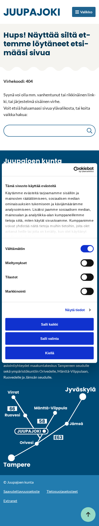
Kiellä (49, 353)
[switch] (87, 262)
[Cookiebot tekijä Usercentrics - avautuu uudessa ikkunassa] (73, 170)
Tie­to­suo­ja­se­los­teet (62, 491)
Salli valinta (49, 339)
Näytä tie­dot (75, 310)
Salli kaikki (49, 324)
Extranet (10, 500)
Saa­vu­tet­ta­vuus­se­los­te (21, 491)
